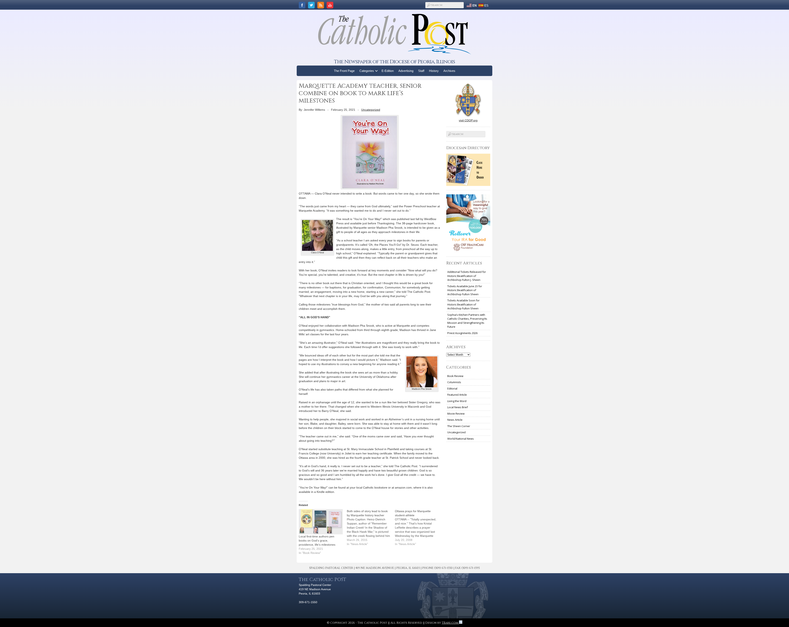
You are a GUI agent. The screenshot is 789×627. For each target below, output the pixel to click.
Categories (366, 71)
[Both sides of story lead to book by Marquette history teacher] (371, 527)
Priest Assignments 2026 (462, 333)
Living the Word (456, 401)
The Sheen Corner (458, 426)
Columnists (454, 382)
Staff (421, 71)
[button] (376, 70)
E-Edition (388, 71)
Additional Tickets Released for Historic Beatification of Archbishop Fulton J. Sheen (466, 276)
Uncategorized (370, 109)
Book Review (455, 376)
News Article (455, 420)
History (434, 71)
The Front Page (344, 71)
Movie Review (456, 413)
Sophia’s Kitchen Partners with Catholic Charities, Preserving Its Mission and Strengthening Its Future (467, 321)
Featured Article (457, 394)
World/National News (460, 438)
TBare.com (450, 623)
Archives (449, 71)
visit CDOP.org (468, 120)
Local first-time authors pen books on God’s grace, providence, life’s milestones (317, 540)
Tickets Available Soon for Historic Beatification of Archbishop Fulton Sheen (463, 304)
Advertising (405, 71)
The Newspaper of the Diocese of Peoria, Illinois (394, 61)
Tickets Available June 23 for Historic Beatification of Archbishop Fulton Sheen (464, 290)
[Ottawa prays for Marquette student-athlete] (419, 527)
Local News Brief (457, 407)
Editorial (452, 388)
